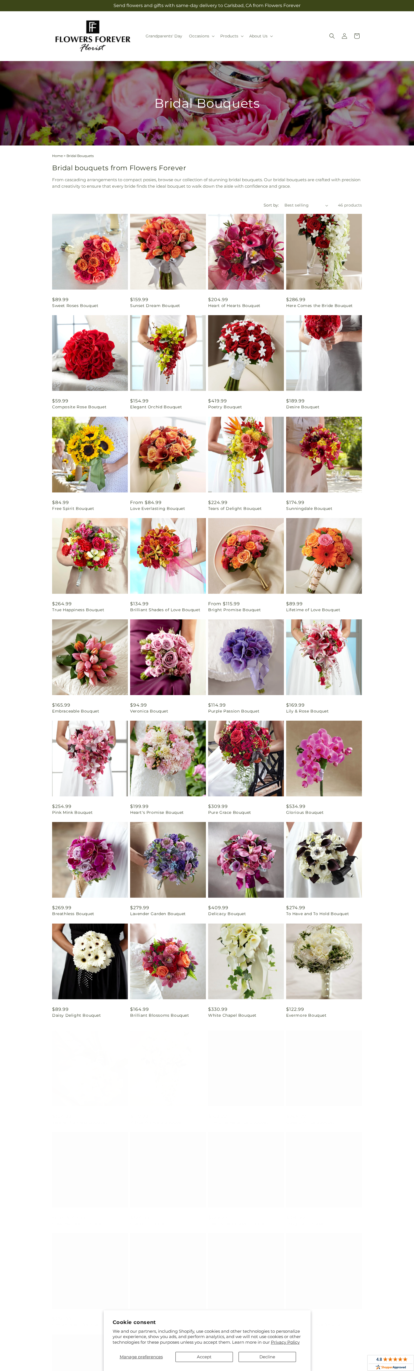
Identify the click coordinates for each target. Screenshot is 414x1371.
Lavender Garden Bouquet (158, 913)
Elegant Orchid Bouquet (156, 406)
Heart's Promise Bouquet (157, 812)
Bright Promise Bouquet (234, 609)
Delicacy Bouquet (227, 913)
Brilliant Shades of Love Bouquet (165, 609)
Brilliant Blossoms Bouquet (159, 1015)
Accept (204, 1356)
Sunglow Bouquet (305, 1217)
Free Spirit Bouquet (73, 508)
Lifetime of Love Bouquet (313, 609)
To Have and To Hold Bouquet (317, 913)
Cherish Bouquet (148, 1217)
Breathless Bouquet (73, 913)
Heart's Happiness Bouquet (237, 1217)
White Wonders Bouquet (156, 1116)
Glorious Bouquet (305, 812)
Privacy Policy (285, 1342)
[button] (201, 36)
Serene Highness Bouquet (79, 1116)
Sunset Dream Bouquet (155, 305)
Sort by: (271, 205)
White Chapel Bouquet (232, 1015)
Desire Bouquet (302, 406)
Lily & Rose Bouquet (307, 711)
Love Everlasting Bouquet (157, 508)
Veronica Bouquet (149, 711)
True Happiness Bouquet (78, 609)
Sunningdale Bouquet (309, 508)
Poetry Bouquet (225, 406)
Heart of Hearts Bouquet (234, 305)
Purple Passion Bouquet (233, 711)
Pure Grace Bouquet (229, 812)
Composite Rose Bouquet (79, 406)
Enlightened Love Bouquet (314, 1319)
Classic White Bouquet (310, 1116)
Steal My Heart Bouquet (77, 1217)
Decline (267, 1356)
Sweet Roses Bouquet (75, 305)
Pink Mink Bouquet (72, 812)
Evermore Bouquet (306, 1015)
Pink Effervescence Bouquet (238, 1116)
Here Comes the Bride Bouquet (319, 305)
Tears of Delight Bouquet (235, 508)
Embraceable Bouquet (75, 711)
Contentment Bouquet (76, 1319)
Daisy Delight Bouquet (76, 1015)
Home (57, 156)
